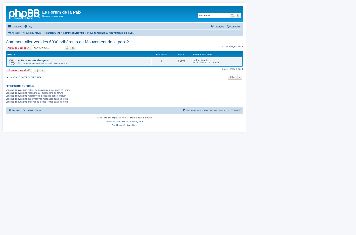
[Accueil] (24, 13)
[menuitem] (28, 26)
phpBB (115, 118)
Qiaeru (139, 121)
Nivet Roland (32, 63)
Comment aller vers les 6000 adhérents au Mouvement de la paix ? (67, 42)
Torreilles (200, 60)
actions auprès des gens (33, 60)
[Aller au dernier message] (206, 60)
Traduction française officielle (120, 121)
